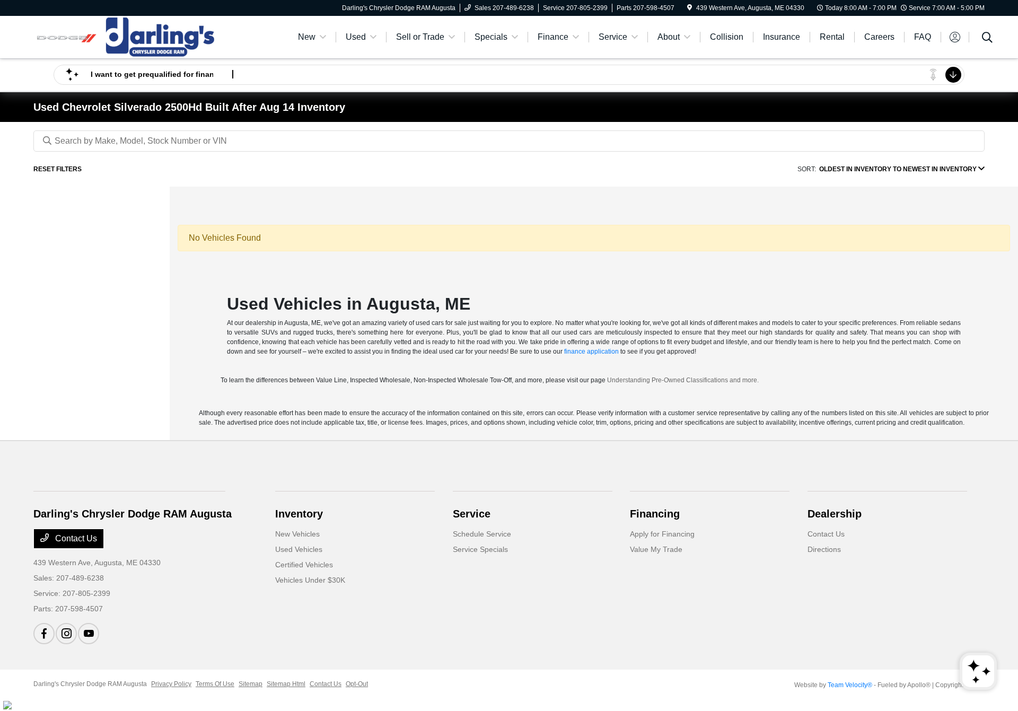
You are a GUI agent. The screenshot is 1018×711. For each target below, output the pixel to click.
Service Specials (480, 549)
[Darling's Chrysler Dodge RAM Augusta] (124, 36)
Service (471, 514)
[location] (689, 8)
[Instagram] (66, 633)
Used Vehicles (298, 549)
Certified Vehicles (304, 564)
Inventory (299, 514)
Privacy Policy (171, 684)
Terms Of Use (215, 684)
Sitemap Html (286, 684)
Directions (824, 549)
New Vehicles (297, 534)
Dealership (835, 514)
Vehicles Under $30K (310, 580)
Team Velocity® (850, 685)
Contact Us (75, 538)
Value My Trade (656, 549)
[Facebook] (44, 633)
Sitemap (250, 684)
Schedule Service (482, 534)
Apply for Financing (662, 534)
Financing (655, 514)
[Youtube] (88, 633)
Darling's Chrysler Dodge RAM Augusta (90, 684)
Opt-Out (357, 684)
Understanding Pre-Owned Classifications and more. (683, 380)
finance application (591, 351)
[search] (987, 39)
